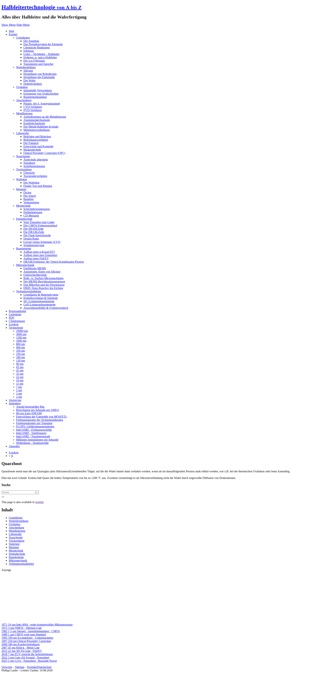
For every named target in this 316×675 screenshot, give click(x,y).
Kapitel (13, 34)
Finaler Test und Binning (37, 185)
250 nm (20, 354)
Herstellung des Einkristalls (39, 77)
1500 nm (21, 337)
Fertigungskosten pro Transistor (34, 423)
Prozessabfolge (17, 311)
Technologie (16, 327)
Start (11, 31)
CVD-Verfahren (32, 106)
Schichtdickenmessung (36, 209)
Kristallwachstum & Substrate (40, 298)
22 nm (19, 377)
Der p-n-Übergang (34, 60)
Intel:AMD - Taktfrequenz (31, 433)
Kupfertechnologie (34, 123)
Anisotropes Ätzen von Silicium (41, 271)
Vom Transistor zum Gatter (38, 222)
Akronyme (15, 400)
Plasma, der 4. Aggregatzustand (41, 103)
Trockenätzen (24, 169)
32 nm (19, 373)
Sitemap (19, 667)
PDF (11, 317)
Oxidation (22, 87)
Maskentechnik (32, 149)
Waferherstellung (26, 67)
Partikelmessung (32, 212)
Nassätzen (29, 162)
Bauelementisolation (35, 96)
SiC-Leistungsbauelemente (38, 301)
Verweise (6, 667)
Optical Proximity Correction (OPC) (44, 153)
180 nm (20, 357)
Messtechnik (23, 205)
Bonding (28, 199)
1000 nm (21, 340)
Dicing (27, 192)
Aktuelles (14, 446)
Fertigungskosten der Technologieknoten (39, 419)
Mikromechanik (25, 265)
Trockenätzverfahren (35, 176)
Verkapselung (31, 202)
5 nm (19, 390)
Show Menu (8, 24)
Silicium (28, 70)
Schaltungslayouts (33, 245)
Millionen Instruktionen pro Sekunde (37, 439)
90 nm (19, 363)
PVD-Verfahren (32, 110)
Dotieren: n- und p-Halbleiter (40, 57)
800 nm (20, 344)
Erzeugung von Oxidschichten (41, 93)
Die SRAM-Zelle (33, 228)
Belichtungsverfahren (35, 139)
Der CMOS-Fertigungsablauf (40, 225)
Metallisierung (24, 113)
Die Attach (29, 195)
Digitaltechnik (24, 218)
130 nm (20, 360)
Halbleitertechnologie (41, 7)
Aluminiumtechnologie (36, 120)
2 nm (19, 396)
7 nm (19, 386)
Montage (21, 189)
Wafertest (21, 179)
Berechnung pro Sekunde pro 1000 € (37, 410)
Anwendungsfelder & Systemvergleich (45, 307)
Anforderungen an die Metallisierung (44, 116)
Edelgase (28, 50)
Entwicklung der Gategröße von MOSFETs (41, 416)
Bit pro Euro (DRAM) (29, 413)
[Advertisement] (111, 597)
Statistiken (15, 403)
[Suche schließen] (2, 496)
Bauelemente (23, 248)
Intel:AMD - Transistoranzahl (33, 436)
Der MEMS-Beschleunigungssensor (44, 281)
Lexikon (13, 324)
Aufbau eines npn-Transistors (40, 255)
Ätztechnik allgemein (35, 159)
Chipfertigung (17, 321)
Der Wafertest (31, 182)
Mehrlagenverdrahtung (36, 129)
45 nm (19, 370)
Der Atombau (31, 40)
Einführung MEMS (34, 268)
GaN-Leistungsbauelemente (39, 304)
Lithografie (22, 133)
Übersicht (29, 172)
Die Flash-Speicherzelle (37, 235)
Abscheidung (23, 100)
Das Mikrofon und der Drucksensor (44, 284)
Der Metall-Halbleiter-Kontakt (40, 126)
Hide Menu (23, 24)
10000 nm (22, 330)
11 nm (19, 383)
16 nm (19, 380)
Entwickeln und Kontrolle (38, 146)
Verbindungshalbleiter (28, 291)
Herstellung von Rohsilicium (40, 73)
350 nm (20, 350)
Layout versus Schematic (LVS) (41, 241)
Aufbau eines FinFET (36, 258)
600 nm (20, 347)
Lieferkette (15, 314)
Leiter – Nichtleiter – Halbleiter (41, 54)
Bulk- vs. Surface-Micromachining (43, 278)
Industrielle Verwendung (37, 90)
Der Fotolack (31, 143)
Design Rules (31, 238)
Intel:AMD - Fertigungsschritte (34, 429)
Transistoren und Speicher (38, 64)
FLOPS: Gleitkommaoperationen (35, 426)
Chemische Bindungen (36, 47)
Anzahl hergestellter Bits (30, 406)
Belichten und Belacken (37, 136)
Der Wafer (29, 80)
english (39, 502)
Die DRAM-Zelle (33, 232)
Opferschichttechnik (35, 274)
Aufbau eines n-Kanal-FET (39, 251)
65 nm (19, 367)
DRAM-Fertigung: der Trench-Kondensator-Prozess (53, 261)
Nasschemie (23, 156)
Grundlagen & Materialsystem (40, 294)
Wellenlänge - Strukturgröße (32, 443)
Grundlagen (23, 37)
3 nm (19, 393)
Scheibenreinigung (34, 166)
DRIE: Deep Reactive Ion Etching (43, 288)
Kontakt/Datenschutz (39, 667)
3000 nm (21, 334)
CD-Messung (31, 215)
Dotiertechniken (32, 83)
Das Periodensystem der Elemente (43, 44)
